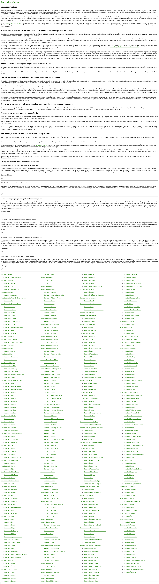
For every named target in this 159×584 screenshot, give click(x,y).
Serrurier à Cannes (9, 315)
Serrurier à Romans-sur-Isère (12, 507)
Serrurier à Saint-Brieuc (11, 475)
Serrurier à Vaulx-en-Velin (91, 469)
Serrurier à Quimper (10, 581)
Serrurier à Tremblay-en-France (133, 286)
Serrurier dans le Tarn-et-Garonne (129, 336)
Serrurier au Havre (89, 542)
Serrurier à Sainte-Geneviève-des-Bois (15, 554)
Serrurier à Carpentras (130, 489)
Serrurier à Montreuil (90, 560)
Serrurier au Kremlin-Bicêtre (132, 413)
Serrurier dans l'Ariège (7, 345)
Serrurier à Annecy (49, 351)
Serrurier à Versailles (130, 545)
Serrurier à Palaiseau (10, 534)
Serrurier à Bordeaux (50, 292)
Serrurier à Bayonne (90, 433)
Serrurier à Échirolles (50, 507)
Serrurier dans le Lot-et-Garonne (49, 572)
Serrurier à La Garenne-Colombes (54, 439)
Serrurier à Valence (9, 510)
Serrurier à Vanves (49, 433)
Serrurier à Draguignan (130, 472)
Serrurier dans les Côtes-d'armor (10, 472)
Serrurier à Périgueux (10, 489)
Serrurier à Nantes (49, 554)
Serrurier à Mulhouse (50, 315)
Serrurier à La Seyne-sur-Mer (132, 484)
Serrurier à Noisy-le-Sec (131, 274)
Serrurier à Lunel (49, 469)
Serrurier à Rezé (49, 557)
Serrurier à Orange (129, 492)
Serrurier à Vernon (9, 563)
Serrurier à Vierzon (9, 448)
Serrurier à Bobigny (129, 280)
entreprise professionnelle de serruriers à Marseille (124, 47)
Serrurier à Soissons (10, 283)
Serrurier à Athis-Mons (11, 551)
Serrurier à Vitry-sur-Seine (131, 442)
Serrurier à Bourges (10, 451)
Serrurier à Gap (8, 301)
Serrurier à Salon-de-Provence (13, 389)
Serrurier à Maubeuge (90, 357)
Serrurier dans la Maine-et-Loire (49, 581)
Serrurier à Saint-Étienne (51, 537)
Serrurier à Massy (9, 545)
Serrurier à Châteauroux (51, 489)
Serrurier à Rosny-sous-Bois (132, 298)
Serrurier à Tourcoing (90, 360)
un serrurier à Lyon (41, 145)
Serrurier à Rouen (89, 534)
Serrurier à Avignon (129, 495)
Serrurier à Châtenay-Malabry (52, 427)
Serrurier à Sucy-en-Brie (131, 430)
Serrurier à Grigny (9, 528)
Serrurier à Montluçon (10, 295)
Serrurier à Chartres (10, 572)
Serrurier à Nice (9, 330)
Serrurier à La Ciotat (10, 410)
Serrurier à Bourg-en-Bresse (12, 277)
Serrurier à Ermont (129, 360)
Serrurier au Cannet (10, 318)
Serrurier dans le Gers (46, 286)
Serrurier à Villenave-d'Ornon (52, 298)
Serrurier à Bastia (49, 321)
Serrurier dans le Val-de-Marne (129, 392)
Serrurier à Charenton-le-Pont (132, 436)
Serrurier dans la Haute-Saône (49, 345)
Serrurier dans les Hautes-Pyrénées (50, 369)
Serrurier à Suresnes (50, 436)
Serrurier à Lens (88, 419)
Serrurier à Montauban (130, 339)
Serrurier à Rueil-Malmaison (52, 398)
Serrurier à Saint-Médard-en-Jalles (54, 295)
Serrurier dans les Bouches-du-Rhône (11, 380)
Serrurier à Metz (88, 327)
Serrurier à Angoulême (11, 430)
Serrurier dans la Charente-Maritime (11, 433)
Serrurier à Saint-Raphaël (131, 481)
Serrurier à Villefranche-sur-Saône (94, 457)
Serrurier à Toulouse (50, 333)
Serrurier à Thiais (129, 427)
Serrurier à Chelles (89, 513)
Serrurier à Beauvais (90, 389)
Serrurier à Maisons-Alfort (131, 451)
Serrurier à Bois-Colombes (52, 383)
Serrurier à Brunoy (9, 519)
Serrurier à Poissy (129, 540)
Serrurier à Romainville (90, 578)
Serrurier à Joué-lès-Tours (51, 498)
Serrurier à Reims (89, 292)
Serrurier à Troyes (9, 351)
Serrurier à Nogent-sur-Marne (132, 419)
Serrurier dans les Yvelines (127, 525)
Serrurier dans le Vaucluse (127, 486)
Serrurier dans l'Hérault (47, 457)
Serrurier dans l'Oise (86, 380)
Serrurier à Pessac (49, 304)
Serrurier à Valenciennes (91, 354)
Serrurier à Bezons (129, 371)
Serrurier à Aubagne (10, 398)
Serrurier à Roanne (49, 542)
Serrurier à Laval (89, 301)
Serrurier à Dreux (9, 575)
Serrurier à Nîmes (49, 280)
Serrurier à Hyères (129, 466)
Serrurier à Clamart (49, 389)
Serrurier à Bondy (129, 304)
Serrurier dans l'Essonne (8, 516)
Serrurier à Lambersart (90, 371)
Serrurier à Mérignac (50, 307)
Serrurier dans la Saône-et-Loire (89, 486)
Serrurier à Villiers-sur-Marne (132, 410)
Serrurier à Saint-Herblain (51, 548)
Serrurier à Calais (89, 410)
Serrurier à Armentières (90, 369)
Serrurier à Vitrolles (10, 404)
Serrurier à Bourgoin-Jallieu (52, 513)
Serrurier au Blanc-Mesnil (131, 315)
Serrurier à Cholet (89, 274)
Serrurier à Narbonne (10, 360)
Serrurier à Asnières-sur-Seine (52, 413)
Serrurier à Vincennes (130, 433)
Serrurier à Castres (129, 333)
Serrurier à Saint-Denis (90, 569)
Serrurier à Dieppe (89, 537)
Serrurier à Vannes (89, 321)
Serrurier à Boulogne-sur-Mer (92, 413)
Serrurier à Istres (9, 383)
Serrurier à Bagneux (50, 454)
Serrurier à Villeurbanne (91, 472)
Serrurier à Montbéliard (11, 498)
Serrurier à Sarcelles (129, 389)
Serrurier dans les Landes (47, 522)
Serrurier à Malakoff (50, 451)
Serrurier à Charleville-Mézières (13, 342)
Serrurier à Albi (128, 330)
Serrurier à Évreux (9, 566)
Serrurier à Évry (9, 522)
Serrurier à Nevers (89, 336)
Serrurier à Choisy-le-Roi (131, 404)
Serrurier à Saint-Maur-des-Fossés (133, 425)
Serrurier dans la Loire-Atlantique (50, 545)
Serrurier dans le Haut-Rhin (48, 310)
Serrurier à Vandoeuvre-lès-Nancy (94, 310)
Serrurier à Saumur (89, 280)
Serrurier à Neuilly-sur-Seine (52, 377)
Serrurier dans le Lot (46, 569)
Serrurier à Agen (49, 575)
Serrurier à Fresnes (129, 407)
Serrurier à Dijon (9, 469)
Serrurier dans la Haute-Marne (49, 339)
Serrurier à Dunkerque (90, 363)
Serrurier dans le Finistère (8, 578)
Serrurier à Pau (88, 430)
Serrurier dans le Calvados (8, 416)
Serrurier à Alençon (89, 395)
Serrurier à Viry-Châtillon (11, 540)
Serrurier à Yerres (9, 548)
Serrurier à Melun (89, 522)
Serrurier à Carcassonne (11, 357)
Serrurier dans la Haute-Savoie (49, 348)
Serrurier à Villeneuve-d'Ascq (92, 348)
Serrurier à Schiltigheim (11, 371)
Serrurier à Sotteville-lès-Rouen (93, 540)
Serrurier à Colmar (49, 313)
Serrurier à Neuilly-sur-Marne (132, 310)
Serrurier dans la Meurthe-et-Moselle (90, 304)
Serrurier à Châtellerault (130, 510)
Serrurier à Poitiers (129, 507)
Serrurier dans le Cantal (7, 422)
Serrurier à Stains (129, 292)
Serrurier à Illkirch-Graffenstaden (14, 374)
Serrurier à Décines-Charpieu (92, 484)
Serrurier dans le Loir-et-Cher (49, 528)
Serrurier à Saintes (9, 436)
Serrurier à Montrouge (50, 425)
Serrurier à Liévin (89, 401)
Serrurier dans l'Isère (46, 501)
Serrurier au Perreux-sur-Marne (133, 416)
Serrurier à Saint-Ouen (130, 301)
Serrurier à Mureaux (129, 534)
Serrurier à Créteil (129, 457)
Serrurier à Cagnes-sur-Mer (12, 321)
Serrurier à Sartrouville (130, 537)
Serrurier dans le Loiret (47, 563)
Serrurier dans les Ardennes (9, 339)
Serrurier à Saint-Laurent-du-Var (13, 327)
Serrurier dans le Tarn (126, 327)
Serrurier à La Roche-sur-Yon (132, 501)
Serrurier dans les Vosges (127, 513)
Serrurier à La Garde (130, 463)
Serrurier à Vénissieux (90, 454)
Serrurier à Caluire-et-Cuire (92, 460)
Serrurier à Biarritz (89, 436)
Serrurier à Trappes (129, 554)
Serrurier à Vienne (49, 516)
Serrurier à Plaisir (129, 542)
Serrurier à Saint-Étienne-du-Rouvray (95, 531)
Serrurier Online (10, 2)
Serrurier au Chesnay (130, 557)
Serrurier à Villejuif (129, 439)
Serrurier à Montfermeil (130, 289)
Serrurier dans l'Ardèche (8, 336)
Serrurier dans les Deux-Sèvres (10, 481)
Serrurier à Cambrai (89, 374)
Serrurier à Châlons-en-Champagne (94, 295)
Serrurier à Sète (48, 463)
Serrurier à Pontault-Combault (92, 519)
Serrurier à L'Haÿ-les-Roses (132, 398)
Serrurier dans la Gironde (47, 289)
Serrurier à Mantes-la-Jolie (131, 563)
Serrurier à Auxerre (129, 522)
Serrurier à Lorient (89, 318)
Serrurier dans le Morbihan (88, 315)
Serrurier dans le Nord (86, 339)
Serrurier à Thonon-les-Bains (52, 354)
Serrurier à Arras (88, 407)
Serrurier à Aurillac (9, 425)
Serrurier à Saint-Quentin (11, 289)
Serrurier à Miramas (10, 407)
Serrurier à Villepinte (130, 277)
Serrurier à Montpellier (50, 466)
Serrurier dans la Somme (127, 321)
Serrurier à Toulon (129, 478)
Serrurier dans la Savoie (87, 501)
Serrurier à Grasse (9, 307)
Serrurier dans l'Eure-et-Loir (9, 569)
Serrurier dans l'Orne (86, 392)
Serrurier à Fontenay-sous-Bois (133, 395)
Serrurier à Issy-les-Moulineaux (53, 395)
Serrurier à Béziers (49, 460)
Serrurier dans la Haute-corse (48, 318)
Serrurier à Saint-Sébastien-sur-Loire (54, 551)
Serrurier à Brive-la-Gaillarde (12, 457)
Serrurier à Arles (9, 395)
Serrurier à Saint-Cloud (51, 448)
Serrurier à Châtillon (50, 380)
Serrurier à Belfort (129, 345)
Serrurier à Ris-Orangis (11, 531)
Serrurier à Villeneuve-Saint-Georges (134, 454)
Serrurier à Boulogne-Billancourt (53, 410)
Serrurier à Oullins (89, 451)
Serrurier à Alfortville (130, 401)
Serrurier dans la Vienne (127, 504)
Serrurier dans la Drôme (8, 504)
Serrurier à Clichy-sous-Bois (92, 572)
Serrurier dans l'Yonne (126, 519)
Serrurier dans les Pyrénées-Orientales (91, 442)
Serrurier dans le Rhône (87, 448)
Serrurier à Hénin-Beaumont (92, 404)
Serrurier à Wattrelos (90, 345)
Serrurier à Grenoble (50, 510)
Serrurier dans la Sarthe (87, 495)
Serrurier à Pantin (129, 295)
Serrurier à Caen (9, 419)
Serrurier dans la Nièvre (87, 333)
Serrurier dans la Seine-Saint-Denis (90, 545)
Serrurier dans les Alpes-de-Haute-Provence (13, 298)
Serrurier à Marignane (10, 413)
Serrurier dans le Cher (7, 445)
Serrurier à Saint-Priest (90, 466)
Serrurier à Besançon (10, 501)
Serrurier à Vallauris (10, 310)
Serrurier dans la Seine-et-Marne (89, 510)
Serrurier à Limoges (50, 363)
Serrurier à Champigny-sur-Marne (133, 445)
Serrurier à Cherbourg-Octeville (93, 286)
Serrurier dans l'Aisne (7, 280)
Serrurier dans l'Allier (7, 292)
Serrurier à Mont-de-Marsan (52, 525)
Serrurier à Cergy (129, 351)
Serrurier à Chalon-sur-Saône (92, 492)
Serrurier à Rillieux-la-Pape (92, 481)
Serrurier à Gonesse (129, 369)
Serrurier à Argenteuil (130, 383)
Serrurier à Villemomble (91, 557)
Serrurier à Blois (49, 531)
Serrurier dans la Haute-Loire (48, 336)
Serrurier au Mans (89, 498)
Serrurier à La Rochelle (11, 439)
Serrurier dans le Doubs (7, 495)
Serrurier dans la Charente (8, 427)
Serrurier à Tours (49, 495)
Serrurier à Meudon (49, 392)
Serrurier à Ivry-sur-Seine (131, 448)
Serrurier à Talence (49, 301)
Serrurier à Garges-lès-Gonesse (133, 380)
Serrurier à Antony (49, 401)
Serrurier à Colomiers (50, 327)
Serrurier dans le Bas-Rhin (8, 366)
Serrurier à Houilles (129, 531)
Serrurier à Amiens (129, 324)
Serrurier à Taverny (129, 374)
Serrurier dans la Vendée (127, 498)
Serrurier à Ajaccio (9, 463)
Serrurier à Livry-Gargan (91, 563)
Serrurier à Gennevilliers (51, 442)
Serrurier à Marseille (10, 392)
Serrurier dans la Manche (87, 283)
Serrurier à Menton (9, 324)
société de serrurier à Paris (13, 23)
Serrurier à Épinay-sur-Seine (132, 307)
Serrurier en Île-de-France (47, 472)
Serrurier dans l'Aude (7, 354)
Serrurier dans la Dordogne (8, 486)
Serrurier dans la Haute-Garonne (49, 324)
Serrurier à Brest (49, 274)
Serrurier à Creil (88, 386)
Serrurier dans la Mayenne (88, 298)
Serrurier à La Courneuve (91, 551)
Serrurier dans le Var (126, 460)
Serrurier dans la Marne (87, 289)
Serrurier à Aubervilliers (91, 581)
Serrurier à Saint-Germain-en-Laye (134, 566)
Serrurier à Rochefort (10, 442)
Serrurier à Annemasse (50, 357)
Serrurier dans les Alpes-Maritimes (11, 304)
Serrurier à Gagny (129, 318)
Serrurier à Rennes (49, 481)
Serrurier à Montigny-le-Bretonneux (134, 569)
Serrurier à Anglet (89, 439)
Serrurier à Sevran (89, 554)
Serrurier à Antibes (9, 313)
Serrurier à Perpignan (90, 445)
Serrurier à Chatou (129, 551)
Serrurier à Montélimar (11, 513)
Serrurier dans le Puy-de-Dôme (89, 422)
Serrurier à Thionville (90, 330)
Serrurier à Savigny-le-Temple (92, 525)
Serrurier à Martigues (10, 401)
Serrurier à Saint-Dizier (51, 342)
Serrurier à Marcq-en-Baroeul (92, 377)
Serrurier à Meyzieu (89, 475)
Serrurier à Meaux (89, 516)
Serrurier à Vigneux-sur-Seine (13, 537)
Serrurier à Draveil (9, 525)
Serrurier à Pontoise (129, 354)
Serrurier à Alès (48, 283)
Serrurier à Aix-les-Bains (91, 504)
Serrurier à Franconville (130, 366)
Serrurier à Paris (48, 475)
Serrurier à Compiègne (90, 383)
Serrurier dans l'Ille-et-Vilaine (49, 478)
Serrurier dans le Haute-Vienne (49, 360)
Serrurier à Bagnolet (90, 548)
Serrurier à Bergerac (10, 492)
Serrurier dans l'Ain (6, 274)
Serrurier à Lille (88, 351)
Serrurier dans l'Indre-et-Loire (49, 492)
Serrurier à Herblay (129, 357)
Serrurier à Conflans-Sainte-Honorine (134, 560)
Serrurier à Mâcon (89, 489)
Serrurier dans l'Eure (7, 560)
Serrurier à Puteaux (49, 386)
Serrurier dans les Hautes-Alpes (49, 366)
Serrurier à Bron (88, 478)
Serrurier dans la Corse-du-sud (9, 460)
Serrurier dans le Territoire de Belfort (130, 342)
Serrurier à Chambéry (90, 507)
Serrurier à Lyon (88, 463)
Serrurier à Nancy (89, 307)
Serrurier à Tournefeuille (51, 330)
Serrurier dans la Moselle (87, 324)
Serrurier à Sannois (129, 377)
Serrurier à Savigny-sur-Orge (12, 557)
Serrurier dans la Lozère (47, 578)
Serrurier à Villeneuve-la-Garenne (54, 419)
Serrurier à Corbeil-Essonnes (12, 542)
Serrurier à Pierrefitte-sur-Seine (133, 283)
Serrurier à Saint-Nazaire (51, 560)
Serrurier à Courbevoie (50, 422)
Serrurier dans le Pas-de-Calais (89, 398)
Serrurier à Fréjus (129, 475)
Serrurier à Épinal (129, 516)
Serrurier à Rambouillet (130, 528)
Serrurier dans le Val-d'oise (128, 348)
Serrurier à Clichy (49, 430)
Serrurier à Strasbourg (10, 369)
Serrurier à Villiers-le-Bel (131, 386)
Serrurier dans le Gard (46, 277)
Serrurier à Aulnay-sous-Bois (92, 566)
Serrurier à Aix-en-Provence (12, 386)
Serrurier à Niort (9, 484)
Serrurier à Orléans (49, 566)
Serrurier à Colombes (50, 416)
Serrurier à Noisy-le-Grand (91, 575)
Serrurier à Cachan (129, 422)
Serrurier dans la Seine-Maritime (89, 528)
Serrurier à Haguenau (10, 377)
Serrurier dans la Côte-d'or (8, 466)
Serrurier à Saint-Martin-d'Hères (53, 504)
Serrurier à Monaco (10, 333)
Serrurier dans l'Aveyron (8, 363)
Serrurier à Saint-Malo (50, 484)
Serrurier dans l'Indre (46, 486)
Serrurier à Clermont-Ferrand (92, 425)
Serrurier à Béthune (89, 416)
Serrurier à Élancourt (130, 572)
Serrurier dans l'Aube (7, 348)
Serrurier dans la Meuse (87, 313)
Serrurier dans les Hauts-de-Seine (50, 374)
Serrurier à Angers (89, 277)
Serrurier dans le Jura (46, 519)
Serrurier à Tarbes (49, 371)
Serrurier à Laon (9, 286)
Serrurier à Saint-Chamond (52, 540)
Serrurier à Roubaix (89, 342)
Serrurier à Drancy (129, 313)
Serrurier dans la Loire (46, 534)
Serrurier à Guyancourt (130, 548)
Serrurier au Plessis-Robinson (52, 404)
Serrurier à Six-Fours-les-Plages (133, 469)
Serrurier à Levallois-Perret (52, 407)
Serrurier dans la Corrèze (8, 454)
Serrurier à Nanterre (50, 445)
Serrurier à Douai (89, 366)
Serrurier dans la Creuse (8, 478)
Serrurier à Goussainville (131, 363)
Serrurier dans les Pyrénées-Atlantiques (91, 427)
